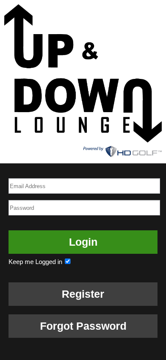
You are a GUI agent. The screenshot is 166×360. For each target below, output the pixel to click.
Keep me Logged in (36, 261)
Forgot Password (83, 326)
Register (83, 294)
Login (83, 242)
